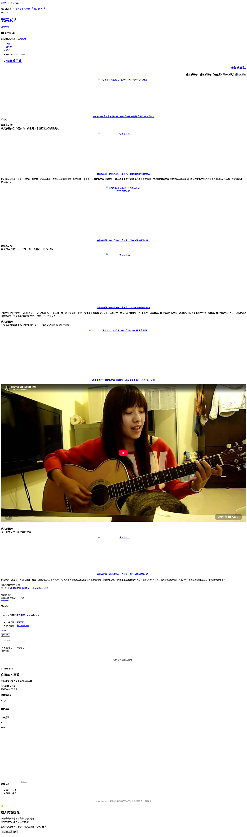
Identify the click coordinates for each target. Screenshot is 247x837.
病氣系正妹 (14, 61)
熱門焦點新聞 (23, 625)
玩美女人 (9, 20)
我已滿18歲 (6, 832)
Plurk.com (24, 782)
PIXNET (104, 801)
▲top (3, 630)
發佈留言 (5, 651)
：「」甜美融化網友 (123, 240)
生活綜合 (22, 39)
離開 (14, 832)
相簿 (8, 44)
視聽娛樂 (21, 622)
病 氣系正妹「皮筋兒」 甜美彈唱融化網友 (29, 588)
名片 (8, 50)
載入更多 (5, 635)
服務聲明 (148, 801)
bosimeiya (5, 601)
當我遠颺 (150, 116)
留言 (25, 615)
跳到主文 (5, 27)
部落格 (9, 47)
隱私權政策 (138, 801)
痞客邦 (19, 615)
